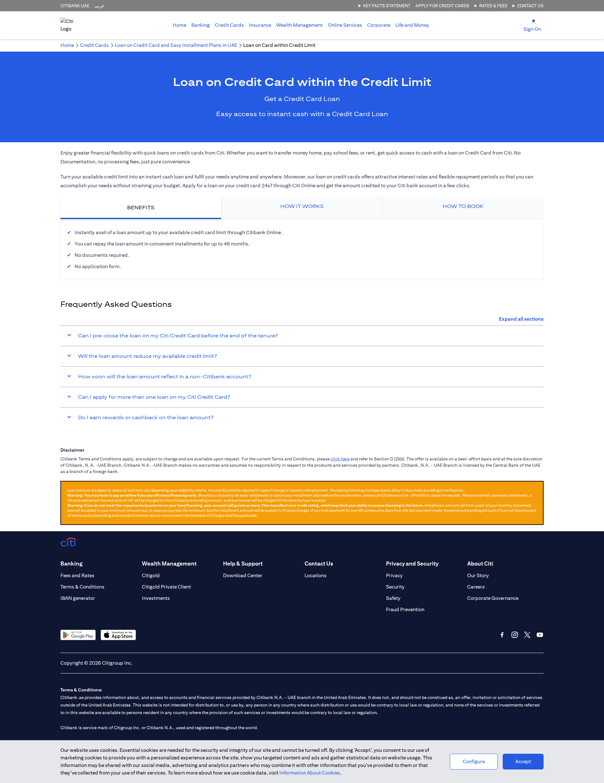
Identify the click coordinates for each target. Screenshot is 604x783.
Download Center (242, 575)
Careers (476, 587)
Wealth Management (299, 25)
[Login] (533, 21)
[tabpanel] (302, 249)
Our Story (478, 575)
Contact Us (530, 5)
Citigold (151, 575)
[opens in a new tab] (78, 635)
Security (395, 587)
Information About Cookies (309, 773)
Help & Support (243, 563)
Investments (156, 598)
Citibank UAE (74, 5)
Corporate (378, 25)
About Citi (480, 563)
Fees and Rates (77, 575)
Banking (200, 25)
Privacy (394, 575)
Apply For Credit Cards (442, 5)
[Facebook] (502, 635)
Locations (316, 575)
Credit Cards (229, 25)
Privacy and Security (412, 563)
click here (340, 458)
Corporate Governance (492, 598)
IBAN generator (77, 598)
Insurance (260, 25)
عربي (99, 5)
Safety (393, 598)
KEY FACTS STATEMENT (387, 5)
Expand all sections (521, 319)
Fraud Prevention (405, 609)
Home (179, 25)
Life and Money (412, 25)
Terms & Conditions (82, 587)
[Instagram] (514, 635)
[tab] (200, 25)
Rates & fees (493, 5)
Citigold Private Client (166, 587)
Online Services (345, 25)
